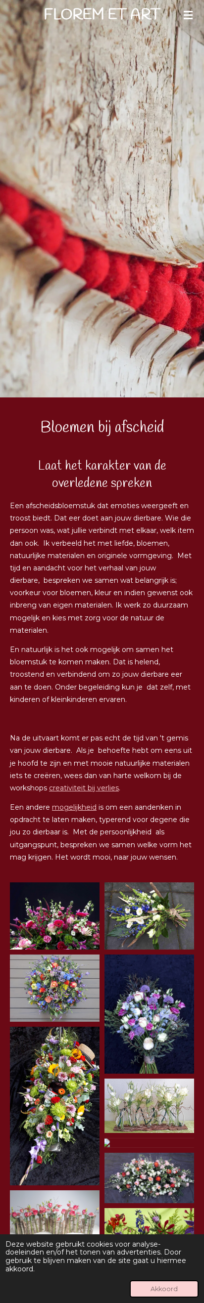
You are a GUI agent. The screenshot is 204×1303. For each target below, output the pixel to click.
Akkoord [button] (164, 1289)
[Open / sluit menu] (188, 15)
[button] (55, 916)
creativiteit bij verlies (84, 787)
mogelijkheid (74, 807)
